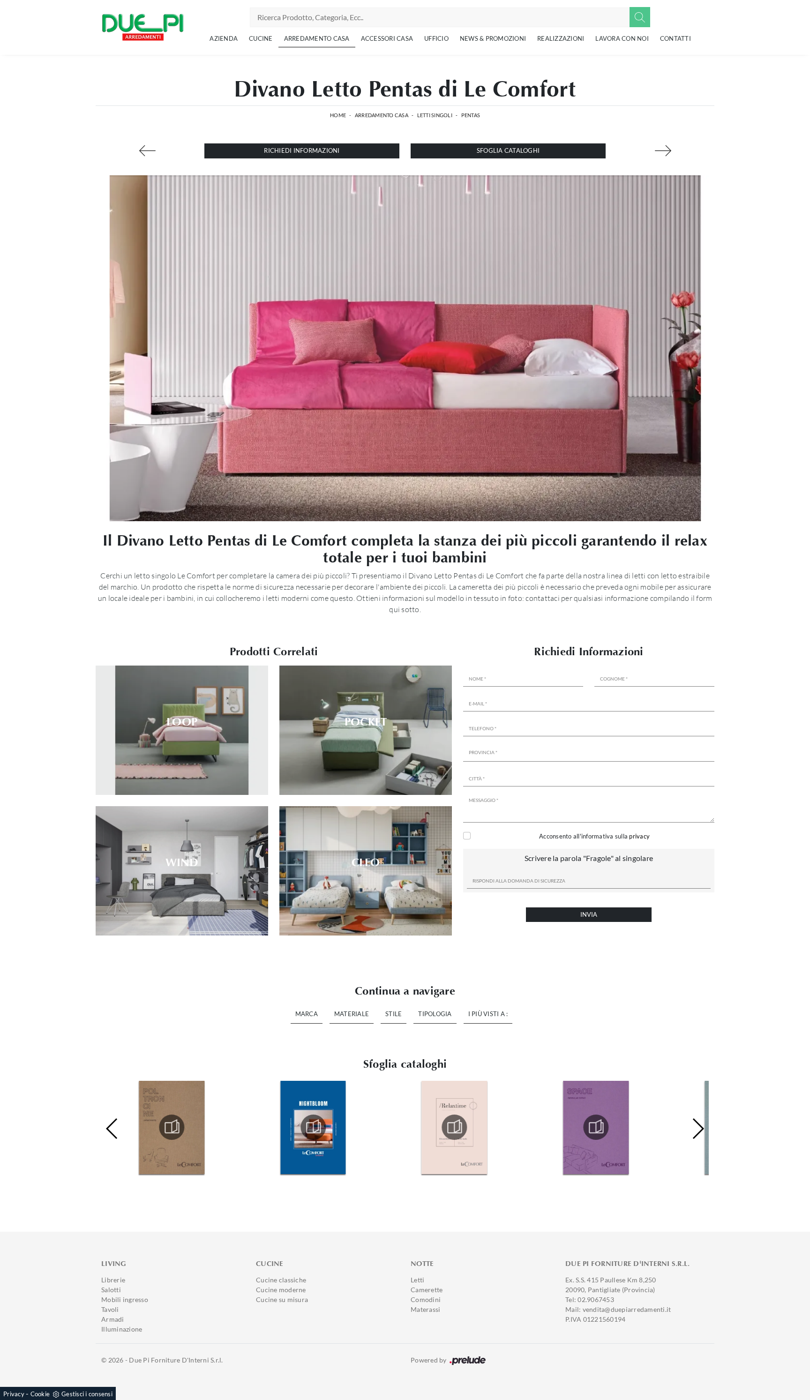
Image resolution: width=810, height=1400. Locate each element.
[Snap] (147, 150)
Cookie (40, 1394)
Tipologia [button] (434, 1014)
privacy (639, 836)
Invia (588, 914)
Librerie (113, 1280)
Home (338, 115)
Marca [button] (306, 1014)
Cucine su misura (282, 1299)
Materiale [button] (351, 1014)
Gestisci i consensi (86, 1394)
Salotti (111, 1290)
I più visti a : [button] (488, 1014)
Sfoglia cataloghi (508, 150)
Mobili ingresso (124, 1299)
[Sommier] (663, 150)
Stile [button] (393, 1014)
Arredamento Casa (317, 38)
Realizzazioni (560, 38)
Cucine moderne (281, 1290)
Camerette (426, 1290)
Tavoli (110, 1309)
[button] (697, 1128)
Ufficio (436, 38)
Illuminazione (121, 1329)
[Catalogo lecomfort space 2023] (454, 1127)
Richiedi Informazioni (301, 150)
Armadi (112, 1319)
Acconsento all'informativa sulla (594, 836)
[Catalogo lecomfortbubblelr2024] (596, 1127)
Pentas (470, 115)
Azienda (224, 38)
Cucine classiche (281, 1280)
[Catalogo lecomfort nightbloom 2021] (171, 1127)
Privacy (13, 1394)
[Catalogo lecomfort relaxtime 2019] (313, 1127)
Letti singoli (434, 115)
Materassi (425, 1309)
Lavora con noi (622, 38)
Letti (417, 1280)
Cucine (261, 38)
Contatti (675, 38)
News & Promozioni (493, 38)
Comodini (426, 1299)
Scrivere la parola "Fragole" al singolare (589, 857)
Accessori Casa (387, 38)
